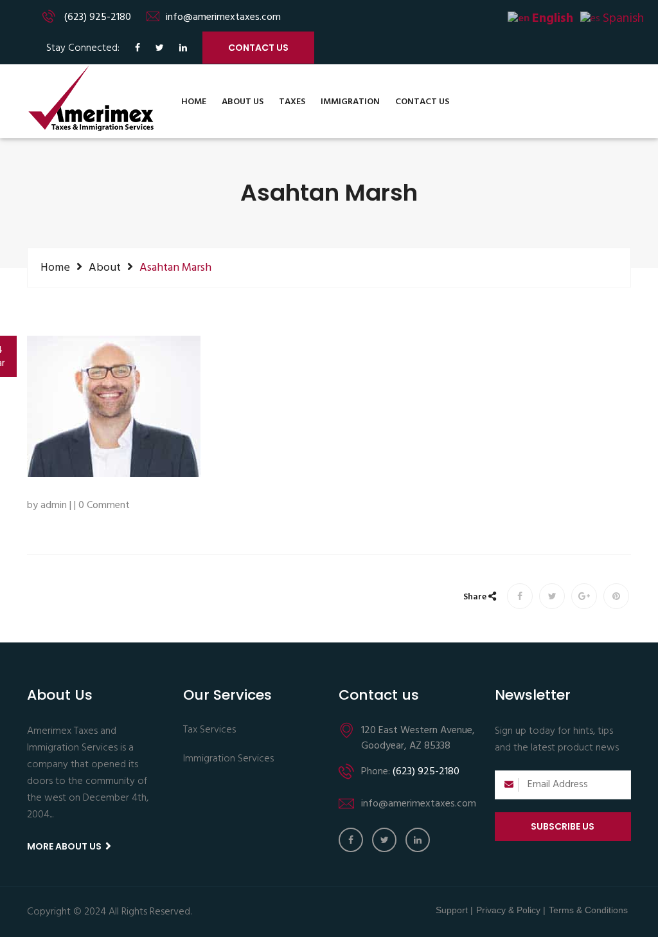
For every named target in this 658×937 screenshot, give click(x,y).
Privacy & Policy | (511, 910)
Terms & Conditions (588, 910)
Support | (454, 910)
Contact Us (422, 102)
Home (193, 102)
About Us (242, 102)
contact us (258, 47)
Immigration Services (228, 759)
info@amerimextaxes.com (223, 17)
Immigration (350, 102)
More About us (65, 846)
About (105, 268)
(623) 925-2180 (97, 17)
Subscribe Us (562, 826)
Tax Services (209, 730)
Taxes (292, 102)
